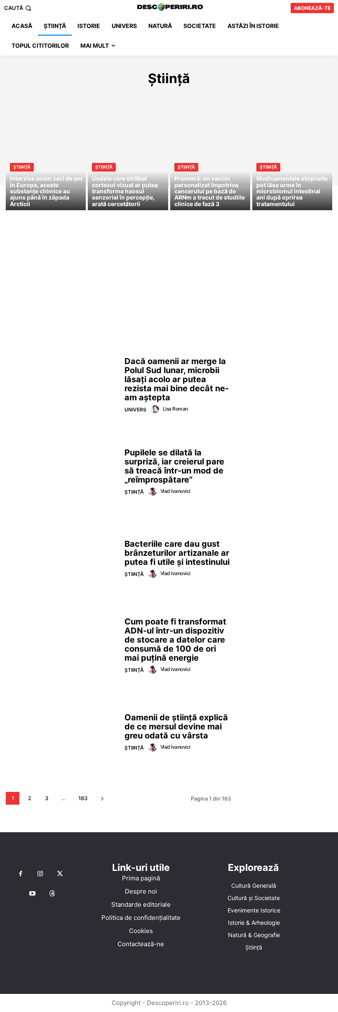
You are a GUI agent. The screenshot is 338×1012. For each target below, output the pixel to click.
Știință (22, 167)
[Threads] (52, 894)
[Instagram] (40, 874)
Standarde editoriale (141, 904)
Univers (135, 409)
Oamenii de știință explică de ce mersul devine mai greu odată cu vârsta (176, 726)
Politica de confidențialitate (141, 917)
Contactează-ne (140, 944)
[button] (18, 8)
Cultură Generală (33, 96)
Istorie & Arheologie (240, 96)
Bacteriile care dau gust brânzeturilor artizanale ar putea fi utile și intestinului (177, 553)
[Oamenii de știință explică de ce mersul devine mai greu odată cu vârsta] (62, 733)
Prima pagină (141, 878)
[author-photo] (156, 409)
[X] (60, 874)
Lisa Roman (175, 409)
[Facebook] (20, 874)
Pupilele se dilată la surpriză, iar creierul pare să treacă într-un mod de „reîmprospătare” (174, 466)
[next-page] (102, 798)
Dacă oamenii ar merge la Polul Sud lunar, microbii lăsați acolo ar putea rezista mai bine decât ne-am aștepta (176, 379)
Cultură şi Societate (100, 96)
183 (82, 798)
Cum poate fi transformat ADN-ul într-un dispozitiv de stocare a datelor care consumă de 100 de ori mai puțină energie (175, 640)
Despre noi (141, 891)
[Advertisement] (169, 284)
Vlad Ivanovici (175, 491)
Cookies (141, 931)
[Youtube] (32, 894)
